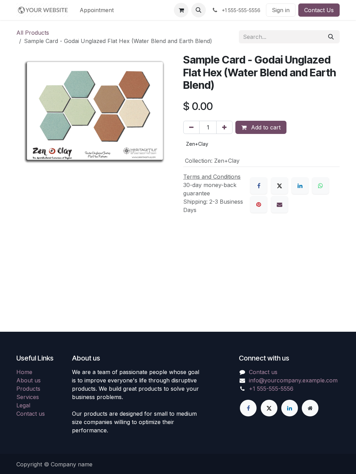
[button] (198, 10)
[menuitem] (96, 10)
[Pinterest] (258, 204)
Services (27, 396)
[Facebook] (258, 185)
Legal (23, 405)
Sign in (281, 10)
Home (24, 372)
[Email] (279, 204)
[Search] (331, 36)
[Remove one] (191, 127)
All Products (32, 32)
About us (28, 380)
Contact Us (319, 10)
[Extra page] (310, 408)
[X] (279, 185)
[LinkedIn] (300, 185)
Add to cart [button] (265, 127)
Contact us (30, 413)
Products (28, 388)
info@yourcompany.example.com (293, 380)
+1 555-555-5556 (271, 388)
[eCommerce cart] (181, 10)
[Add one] (224, 127)
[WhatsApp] (320, 185)
